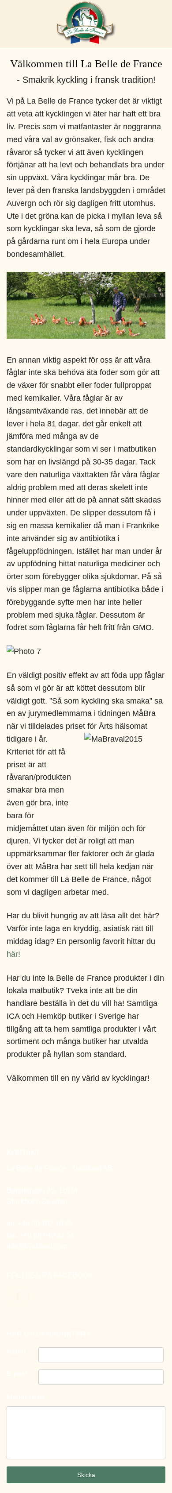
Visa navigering (160, 25)
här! (13, 954)
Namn (16, 1351)
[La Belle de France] (86, 41)
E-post (17, 1373)
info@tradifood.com (37, 1246)
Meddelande (26, 1397)
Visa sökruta (12, 25)
